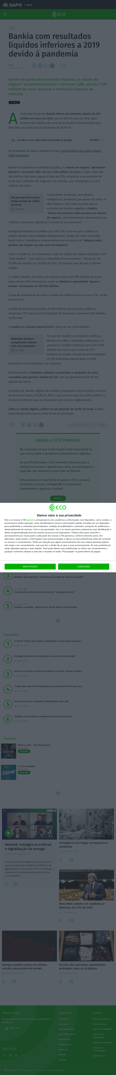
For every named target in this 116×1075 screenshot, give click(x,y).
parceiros (30, 520)
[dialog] (58, 537)
